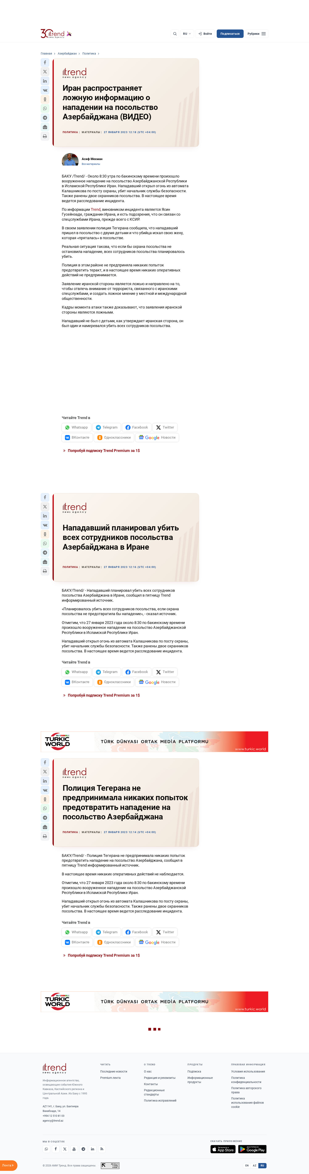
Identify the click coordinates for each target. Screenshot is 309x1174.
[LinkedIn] (92, 1149)
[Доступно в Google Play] (252, 1149)
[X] (65, 1149)
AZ (254, 1165)
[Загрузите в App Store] (223, 1149)
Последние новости (113, 1071)
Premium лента (110, 1077)
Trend (95, 209)
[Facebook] (55, 1149)
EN (247, 1165)
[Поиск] (175, 33)
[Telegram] (83, 1149)
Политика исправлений (160, 1100)
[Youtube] (74, 1149)
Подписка (194, 1071)
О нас (148, 1071)
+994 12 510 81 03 (53, 1115)
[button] (45, 63)
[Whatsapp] (46, 1149)
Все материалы (91, 164)
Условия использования (248, 1071)
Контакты (151, 1084)
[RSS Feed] (102, 1149)
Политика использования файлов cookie (247, 1102)
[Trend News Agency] (54, 1068)
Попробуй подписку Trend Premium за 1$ (103, 450)
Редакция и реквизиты (160, 1077)
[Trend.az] (56, 33)
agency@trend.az (53, 1120)
